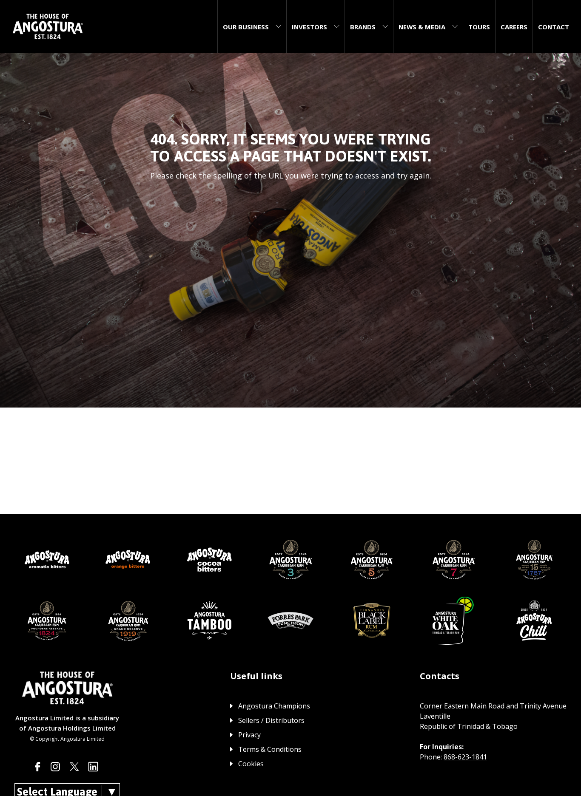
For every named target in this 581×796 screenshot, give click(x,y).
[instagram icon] (55, 766)
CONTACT (553, 27)
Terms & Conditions (270, 749)
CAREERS (514, 27)
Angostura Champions (274, 706)
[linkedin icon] (93, 766)
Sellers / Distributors (271, 720)
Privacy (249, 734)
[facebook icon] (37, 766)
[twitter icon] (74, 766)
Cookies (251, 763)
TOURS (479, 27)
